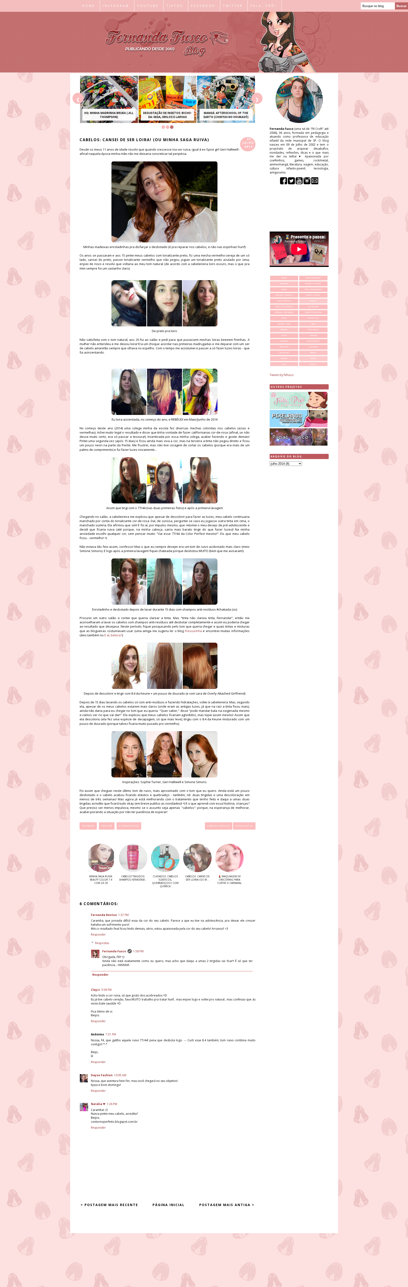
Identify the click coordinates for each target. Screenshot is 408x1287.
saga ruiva (313, 347)
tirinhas (313, 353)
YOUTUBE (148, 6)
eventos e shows (313, 295)
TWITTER (233, 6)
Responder (98, 935)
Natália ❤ (98, 1104)
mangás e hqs (313, 318)
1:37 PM (123, 915)
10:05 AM (120, 1075)
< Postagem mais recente (109, 1205)
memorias (284, 330)
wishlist (313, 364)
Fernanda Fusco (114, 951)
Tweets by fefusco (282, 375)
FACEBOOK (203, 6)
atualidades (284, 284)
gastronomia (313, 307)
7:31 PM (111, 1034)
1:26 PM (112, 1104)
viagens (313, 358)
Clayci (95, 990)
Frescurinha (193, 631)
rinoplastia (284, 347)
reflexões (284, 341)
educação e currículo (284, 295)
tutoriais (284, 358)
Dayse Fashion (102, 1075)
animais (284, 278)
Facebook (88, 825)
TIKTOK (174, 6)
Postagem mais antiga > (227, 1205)
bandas (284, 289)
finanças (313, 301)
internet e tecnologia (313, 312)
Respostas (102, 943)
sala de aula (284, 353)
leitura (284, 318)
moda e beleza (313, 330)
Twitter (106, 825)
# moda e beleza (218, 825)
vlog (284, 364)
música (284, 335)
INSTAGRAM (116, 6)
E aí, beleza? (113, 635)
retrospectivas (313, 341)
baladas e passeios (313, 284)
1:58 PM (138, 951)
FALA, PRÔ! (264, 6)
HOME (88, 6)
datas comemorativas (313, 289)
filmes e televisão (284, 301)
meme (313, 324)
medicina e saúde (284, 324)
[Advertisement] (299, 544)
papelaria (313, 335)
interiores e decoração (284, 312)
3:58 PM (106, 990)
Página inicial (169, 1205)
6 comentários (129, 825)
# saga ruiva (244, 825)
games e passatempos (284, 307)
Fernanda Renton (104, 915)
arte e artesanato (313, 278)
